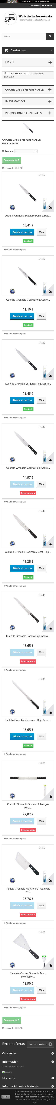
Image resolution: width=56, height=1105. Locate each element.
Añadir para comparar (16, 249)
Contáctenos (35, 5)
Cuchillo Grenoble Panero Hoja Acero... (28, 636)
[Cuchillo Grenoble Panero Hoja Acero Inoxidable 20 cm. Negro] (28, 612)
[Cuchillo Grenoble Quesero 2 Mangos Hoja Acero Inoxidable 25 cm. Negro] (28, 780)
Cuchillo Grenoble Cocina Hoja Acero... (28, 299)
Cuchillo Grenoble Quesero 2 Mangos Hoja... (28, 806)
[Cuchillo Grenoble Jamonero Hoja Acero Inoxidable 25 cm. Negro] (28, 696)
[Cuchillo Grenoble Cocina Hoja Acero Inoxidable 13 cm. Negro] (28, 276)
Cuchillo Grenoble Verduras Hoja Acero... (28, 383)
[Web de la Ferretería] (28, 18)
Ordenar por (7, 151)
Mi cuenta (8, 1078)
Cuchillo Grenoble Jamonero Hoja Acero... (28, 720)
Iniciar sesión (47, 5)
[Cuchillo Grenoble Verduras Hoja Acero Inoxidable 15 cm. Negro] (28, 360)
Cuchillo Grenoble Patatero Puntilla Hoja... (28, 215)
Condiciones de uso (37, 1099)
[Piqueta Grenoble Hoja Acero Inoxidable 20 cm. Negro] (28, 865)
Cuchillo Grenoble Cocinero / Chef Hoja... (28, 552)
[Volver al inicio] (5, 73)
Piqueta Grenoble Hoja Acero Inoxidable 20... (28, 890)
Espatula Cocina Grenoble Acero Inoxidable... (28, 975)
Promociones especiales (23, 113)
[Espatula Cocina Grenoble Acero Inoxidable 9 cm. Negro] (28, 949)
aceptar (5, 1097)
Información (15, 101)
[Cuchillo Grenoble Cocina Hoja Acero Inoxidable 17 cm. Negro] (28, 444)
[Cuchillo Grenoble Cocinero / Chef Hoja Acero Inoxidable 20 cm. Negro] (28, 528)
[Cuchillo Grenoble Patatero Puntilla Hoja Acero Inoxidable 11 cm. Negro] (28, 191)
